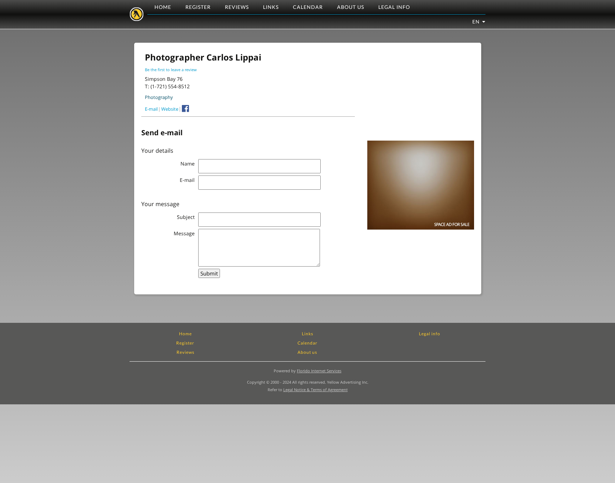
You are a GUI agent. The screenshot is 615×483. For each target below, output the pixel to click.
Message (184, 233)
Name (187, 163)
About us (350, 7)
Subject (186, 217)
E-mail (151, 109)
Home (162, 7)
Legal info (394, 7)
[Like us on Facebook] (184, 109)
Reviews (237, 7)
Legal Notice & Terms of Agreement (315, 389)
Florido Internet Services (319, 370)
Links (271, 7)
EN (476, 22)
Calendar (308, 7)
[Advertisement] (420, 94)
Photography (159, 97)
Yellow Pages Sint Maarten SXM (137, 14)
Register (198, 7)
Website (169, 109)
